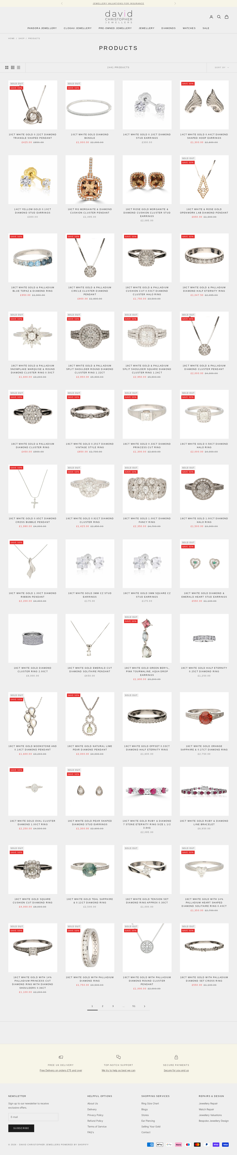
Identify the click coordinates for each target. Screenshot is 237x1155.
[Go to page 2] (144, 1006)
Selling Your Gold (150, 1126)
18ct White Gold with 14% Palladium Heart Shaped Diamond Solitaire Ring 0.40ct (204, 903)
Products (34, 38)
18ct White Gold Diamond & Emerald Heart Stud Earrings (204, 595)
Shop (21, 38)
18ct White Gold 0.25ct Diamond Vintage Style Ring (90, 446)
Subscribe (21, 1128)
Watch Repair (206, 1109)
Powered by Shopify (75, 1145)
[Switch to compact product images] (18, 67)
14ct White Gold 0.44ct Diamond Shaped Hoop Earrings (204, 136)
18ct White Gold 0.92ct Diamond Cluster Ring (90, 520)
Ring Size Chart (150, 1103)
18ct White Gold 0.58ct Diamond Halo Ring (204, 446)
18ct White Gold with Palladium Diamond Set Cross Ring (204, 979)
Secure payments (176, 1065)
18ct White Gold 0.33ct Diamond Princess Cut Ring (147, 446)
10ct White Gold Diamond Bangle (90, 136)
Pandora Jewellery (42, 28)
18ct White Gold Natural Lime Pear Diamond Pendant (89, 748)
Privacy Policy (95, 1115)
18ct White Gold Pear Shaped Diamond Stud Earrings (90, 823)
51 (134, 1006)
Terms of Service (97, 1126)
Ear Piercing (148, 1120)
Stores (145, 1115)
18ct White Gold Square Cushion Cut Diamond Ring (33, 901)
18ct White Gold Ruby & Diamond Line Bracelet (204, 823)
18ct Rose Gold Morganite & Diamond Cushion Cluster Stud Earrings (147, 213)
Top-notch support (118, 1065)
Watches (189, 28)
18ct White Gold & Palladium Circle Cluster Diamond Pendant (89, 291)
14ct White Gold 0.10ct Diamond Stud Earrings (147, 136)
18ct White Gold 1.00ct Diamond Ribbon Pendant (33, 595)
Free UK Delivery (61, 1065)
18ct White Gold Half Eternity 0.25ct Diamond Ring (204, 670)
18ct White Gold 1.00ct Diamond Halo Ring (204, 520)
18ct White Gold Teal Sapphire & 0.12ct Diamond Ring (90, 901)
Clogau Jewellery (78, 28)
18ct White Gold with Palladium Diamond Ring (90, 979)
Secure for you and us (176, 1070)
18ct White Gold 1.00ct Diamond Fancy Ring (147, 520)
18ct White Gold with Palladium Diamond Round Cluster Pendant (147, 981)
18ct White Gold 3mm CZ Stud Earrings (90, 595)
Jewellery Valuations (210, 1115)
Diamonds (169, 28)
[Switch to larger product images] (6, 67)
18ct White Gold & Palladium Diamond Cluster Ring (32, 446)
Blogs (144, 1109)
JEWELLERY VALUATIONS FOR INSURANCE (118, 3)
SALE (206, 28)
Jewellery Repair (208, 1103)
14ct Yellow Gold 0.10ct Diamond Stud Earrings (32, 211)
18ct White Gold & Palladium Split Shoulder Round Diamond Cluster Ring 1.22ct (89, 369)
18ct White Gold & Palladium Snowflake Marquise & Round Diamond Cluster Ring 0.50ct (32, 369)
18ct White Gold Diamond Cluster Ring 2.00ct (33, 670)
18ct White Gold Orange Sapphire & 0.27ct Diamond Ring (204, 748)
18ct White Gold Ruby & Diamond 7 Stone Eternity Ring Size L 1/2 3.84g (147, 824)
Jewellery (147, 28)
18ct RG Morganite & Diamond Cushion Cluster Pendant (90, 211)
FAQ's (90, 1132)
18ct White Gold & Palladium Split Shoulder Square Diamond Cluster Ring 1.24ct (147, 369)
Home (11, 38)
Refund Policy (95, 1120)
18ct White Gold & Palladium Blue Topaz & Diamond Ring (32, 289)
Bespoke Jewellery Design (214, 1120)
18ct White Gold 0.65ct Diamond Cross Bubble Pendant (33, 520)
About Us (92, 1103)
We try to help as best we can (118, 1070)
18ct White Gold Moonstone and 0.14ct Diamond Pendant (33, 748)
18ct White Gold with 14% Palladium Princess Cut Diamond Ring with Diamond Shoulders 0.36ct (32, 982)
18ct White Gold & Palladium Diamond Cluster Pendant (204, 367)
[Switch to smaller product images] (12, 67)
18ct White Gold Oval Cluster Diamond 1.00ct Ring (33, 823)
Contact (145, 1132)
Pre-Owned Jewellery (115, 28)
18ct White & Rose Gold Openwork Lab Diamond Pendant (204, 211)
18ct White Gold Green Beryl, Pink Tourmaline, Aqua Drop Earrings (147, 671)
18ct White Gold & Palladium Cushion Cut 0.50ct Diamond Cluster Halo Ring (147, 291)
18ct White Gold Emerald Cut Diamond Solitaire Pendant (90, 670)
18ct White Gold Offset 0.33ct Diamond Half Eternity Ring (147, 748)
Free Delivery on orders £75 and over (61, 1070)
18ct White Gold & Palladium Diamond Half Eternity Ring (204, 289)
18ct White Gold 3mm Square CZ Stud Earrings (147, 595)
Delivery (92, 1109)
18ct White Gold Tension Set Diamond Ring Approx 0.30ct (147, 901)
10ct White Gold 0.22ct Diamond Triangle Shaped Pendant (33, 136)
